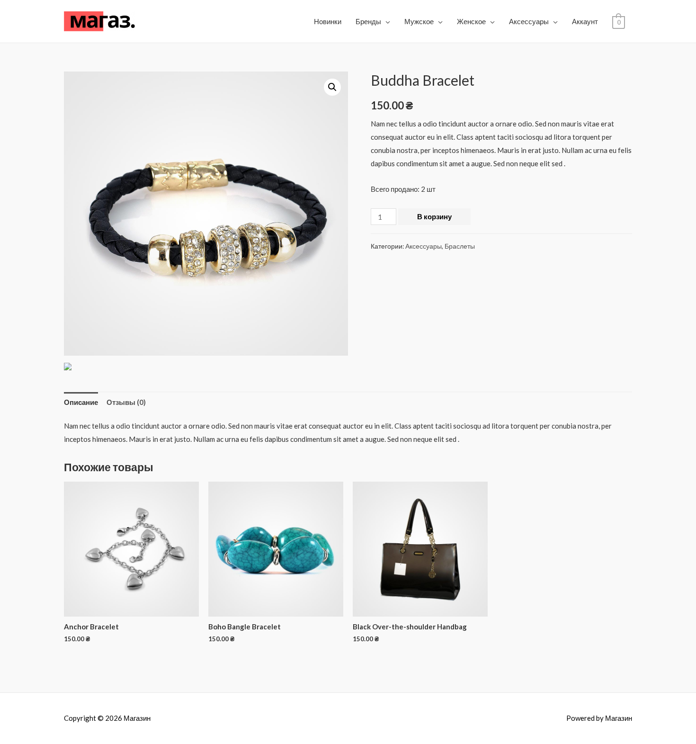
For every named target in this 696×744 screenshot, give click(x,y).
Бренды (368, 21)
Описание (81, 402)
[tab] (81, 402)
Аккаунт (585, 21)
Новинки (327, 21)
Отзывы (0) (126, 402)
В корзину (434, 216)
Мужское (419, 21)
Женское (471, 21)
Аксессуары (529, 21)
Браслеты (460, 246)
